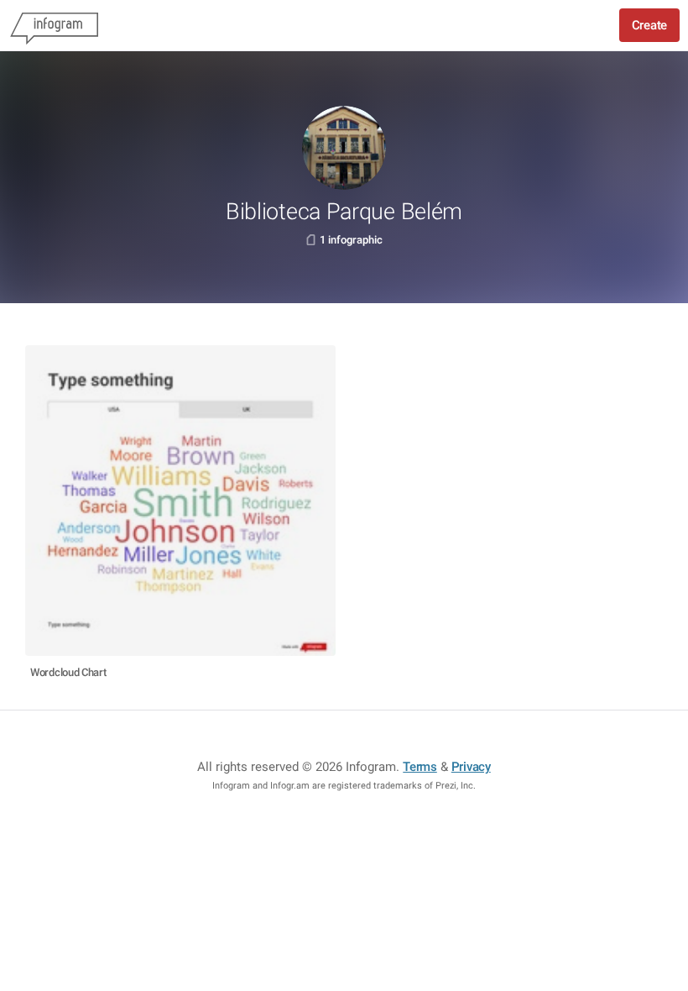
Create (649, 25)
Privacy (471, 766)
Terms (420, 766)
